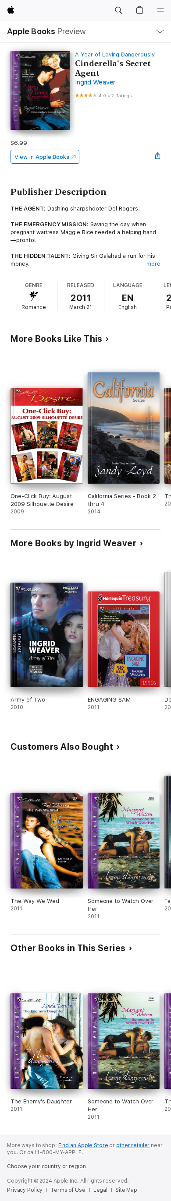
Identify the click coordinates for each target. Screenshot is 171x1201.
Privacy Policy (25, 1190)
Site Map (126, 1190)
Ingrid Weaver (95, 82)
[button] (118, 10)
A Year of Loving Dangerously (114, 54)
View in (41, 157)
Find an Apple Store (83, 1145)
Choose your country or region (46, 1166)
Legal (100, 1190)
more (153, 263)
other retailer (133, 1145)
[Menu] (160, 10)
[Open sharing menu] (158, 157)
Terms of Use (68, 1190)
